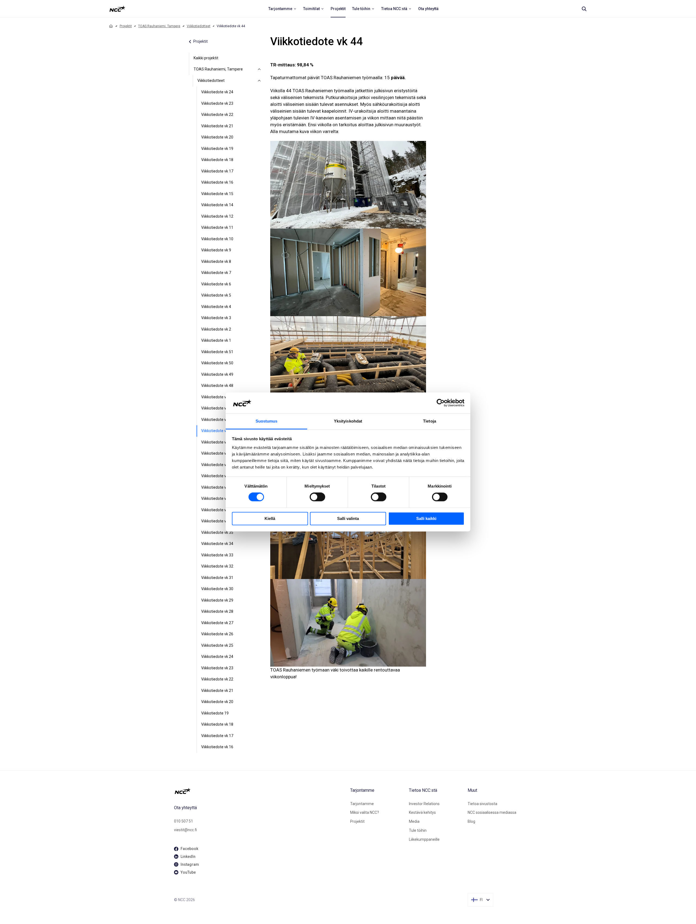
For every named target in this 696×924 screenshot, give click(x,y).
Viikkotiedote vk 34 (217, 543)
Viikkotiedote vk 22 (217, 114)
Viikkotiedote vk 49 (217, 374)
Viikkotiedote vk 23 (217, 103)
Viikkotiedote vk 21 (217, 126)
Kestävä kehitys (422, 812)
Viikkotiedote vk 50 (217, 363)
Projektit (126, 26)
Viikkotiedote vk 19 (217, 148)
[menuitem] (282, 8)
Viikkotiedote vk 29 (217, 600)
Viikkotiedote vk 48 (217, 385)
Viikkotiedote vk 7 (216, 272)
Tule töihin (418, 830)
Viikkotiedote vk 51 (217, 352)
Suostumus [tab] (267, 421)
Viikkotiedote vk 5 (216, 295)
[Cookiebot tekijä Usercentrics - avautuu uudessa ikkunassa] (440, 403)
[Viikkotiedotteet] (259, 81)
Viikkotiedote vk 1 (216, 340)
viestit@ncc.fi (185, 830)
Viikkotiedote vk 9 (216, 250)
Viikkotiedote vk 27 (217, 623)
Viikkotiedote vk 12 (217, 216)
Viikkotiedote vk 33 (217, 555)
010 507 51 (183, 821)
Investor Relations (424, 804)
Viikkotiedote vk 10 (217, 239)
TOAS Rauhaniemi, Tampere (159, 26)
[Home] (111, 26)
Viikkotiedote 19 (215, 713)
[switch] (317, 497)
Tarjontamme (362, 804)
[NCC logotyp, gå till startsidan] (260, 791)
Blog (471, 821)
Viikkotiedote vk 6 (216, 284)
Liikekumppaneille (424, 839)
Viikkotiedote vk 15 (217, 194)
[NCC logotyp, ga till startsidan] (117, 8)
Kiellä (270, 518)
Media (414, 821)
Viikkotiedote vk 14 (217, 205)
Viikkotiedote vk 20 (217, 137)
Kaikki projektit (206, 58)
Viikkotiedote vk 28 (217, 611)
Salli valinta (348, 518)
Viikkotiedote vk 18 (217, 160)
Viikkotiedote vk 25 (217, 645)
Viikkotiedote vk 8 (216, 261)
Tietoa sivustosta (482, 804)
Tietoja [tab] (429, 421)
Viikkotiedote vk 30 (217, 589)
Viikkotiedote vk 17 (217, 171)
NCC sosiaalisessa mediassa (492, 812)
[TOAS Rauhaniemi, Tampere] (259, 69)
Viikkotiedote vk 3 (216, 318)
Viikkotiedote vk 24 (217, 92)
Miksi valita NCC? (364, 812)
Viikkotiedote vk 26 (217, 634)
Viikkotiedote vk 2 (216, 329)
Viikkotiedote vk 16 (217, 182)
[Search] (584, 8)
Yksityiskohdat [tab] (348, 421)
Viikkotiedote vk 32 (217, 566)
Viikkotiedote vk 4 (216, 306)
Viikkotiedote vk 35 (217, 532)
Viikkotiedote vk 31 (217, 577)
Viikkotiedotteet (198, 26)
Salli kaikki (426, 518)
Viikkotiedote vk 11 (217, 227)
